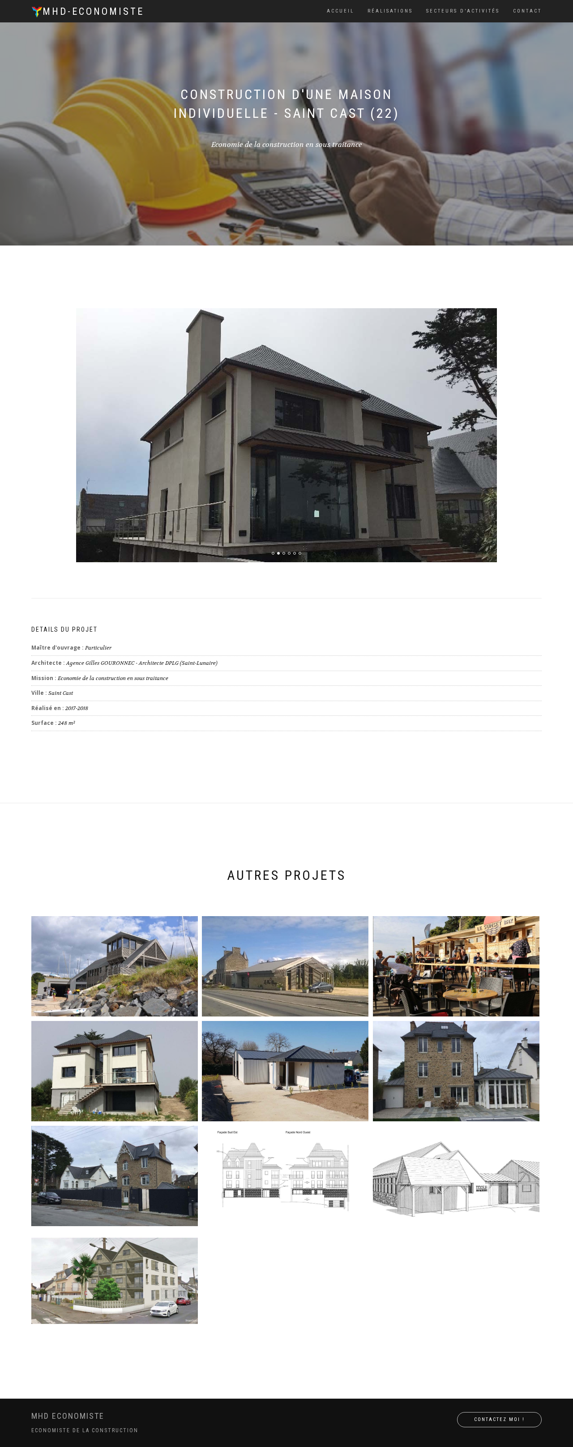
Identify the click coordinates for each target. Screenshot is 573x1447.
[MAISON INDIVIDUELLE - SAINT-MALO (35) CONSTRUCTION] (456, 1071)
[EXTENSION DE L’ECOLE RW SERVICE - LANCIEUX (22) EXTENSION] (456, 1176)
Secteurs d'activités (463, 11)
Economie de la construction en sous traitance (113, 678)
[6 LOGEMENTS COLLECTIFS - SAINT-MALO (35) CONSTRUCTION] (285, 1176)
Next (536, 328)
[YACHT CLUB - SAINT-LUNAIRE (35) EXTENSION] (114, 966)
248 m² (66, 723)
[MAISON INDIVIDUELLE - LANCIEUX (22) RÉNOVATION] (114, 1176)
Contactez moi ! (499, 1419)
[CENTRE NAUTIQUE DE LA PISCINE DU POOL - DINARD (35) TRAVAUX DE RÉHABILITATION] (456, 966)
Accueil (340, 11)
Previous (54, 328)
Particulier (98, 647)
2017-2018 (76, 708)
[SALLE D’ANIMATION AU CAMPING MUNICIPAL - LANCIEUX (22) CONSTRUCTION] (285, 1071)
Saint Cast (60, 693)
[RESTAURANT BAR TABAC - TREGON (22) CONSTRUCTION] (285, 966)
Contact (527, 11)
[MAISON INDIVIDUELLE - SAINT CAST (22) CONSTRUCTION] (114, 1071)
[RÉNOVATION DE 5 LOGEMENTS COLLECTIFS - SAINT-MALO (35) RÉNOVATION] (114, 1281)
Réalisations (390, 11)
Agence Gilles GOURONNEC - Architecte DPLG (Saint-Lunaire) (142, 663)
